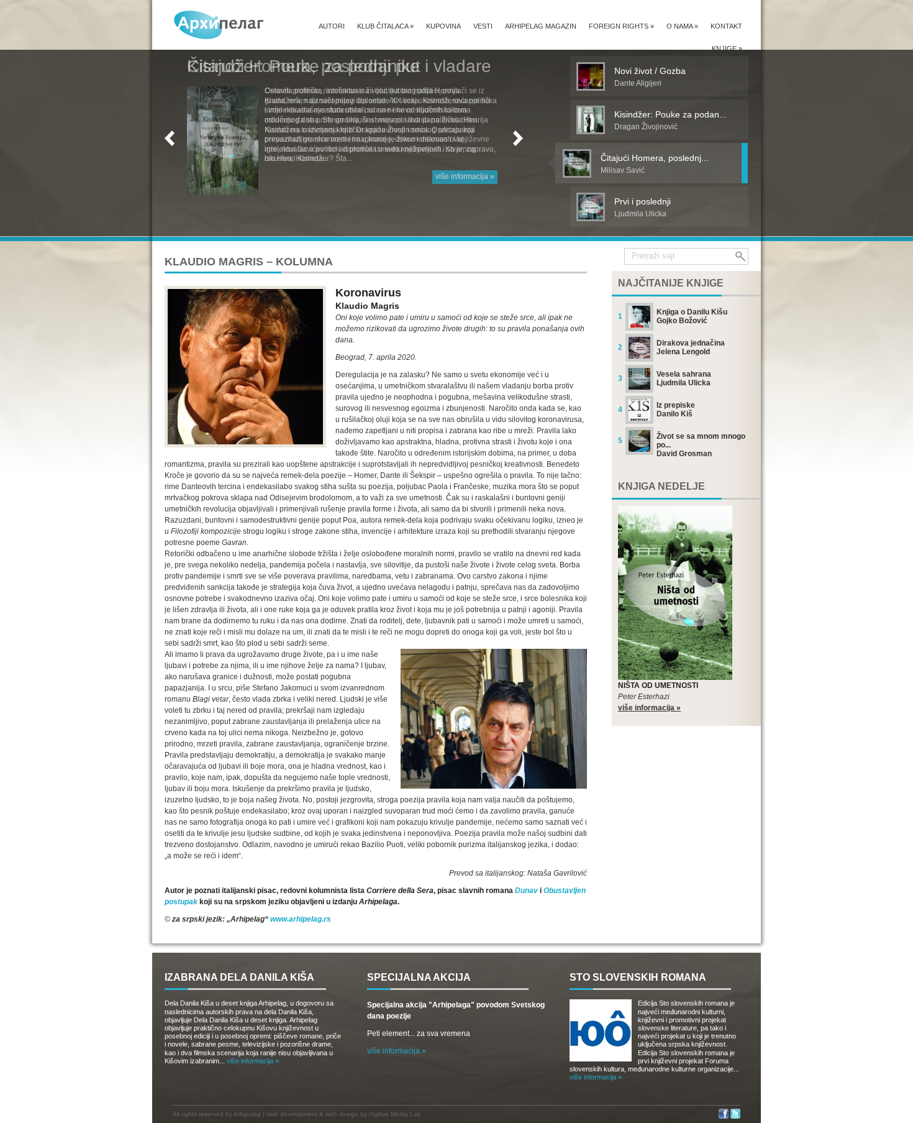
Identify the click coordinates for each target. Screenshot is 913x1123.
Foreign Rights (621, 26)
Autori (332, 26)
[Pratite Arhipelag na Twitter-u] (735, 1116)
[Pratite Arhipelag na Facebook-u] (724, 1116)
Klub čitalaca (385, 26)
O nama (682, 26)
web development (291, 1114)
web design (341, 1114)
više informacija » (464, 176)
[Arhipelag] (219, 24)
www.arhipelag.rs (300, 919)
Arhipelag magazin (540, 26)
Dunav (526, 890)
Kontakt (726, 26)
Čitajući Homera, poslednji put (303, 66)
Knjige (727, 48)
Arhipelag (247, 1114)
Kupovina (443, 26)
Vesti (483, 26)
